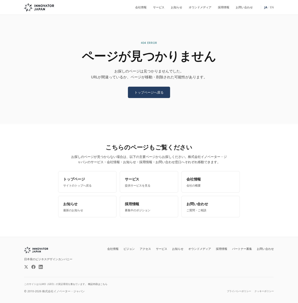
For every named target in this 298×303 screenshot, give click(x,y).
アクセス (145, 249)
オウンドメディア (200, 7)
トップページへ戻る (149, 92)
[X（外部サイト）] (26, 267)
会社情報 (141, 7)
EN (272, 7)
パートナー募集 (242, 249)
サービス (158, 7)
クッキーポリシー (264, 291)
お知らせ (176, 7)
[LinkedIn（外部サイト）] (41, 267)
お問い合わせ (244, 7)
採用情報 (223, 7)
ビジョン (129, 249)
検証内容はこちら (97, 284)
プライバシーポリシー (239, 291)
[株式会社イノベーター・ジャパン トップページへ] (39, 7)
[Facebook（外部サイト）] (33, 267)
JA (265, 7)
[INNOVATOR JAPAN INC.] (36, 250)
